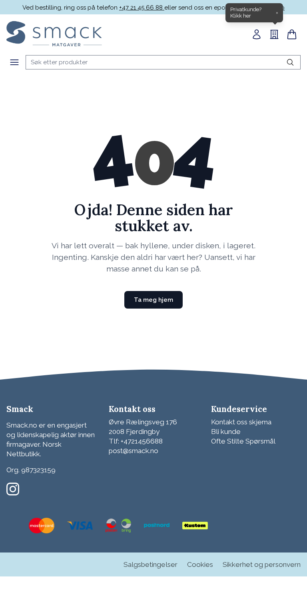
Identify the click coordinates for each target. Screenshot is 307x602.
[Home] (54, 33)
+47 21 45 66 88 (141, 7)
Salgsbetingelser (150, 564)
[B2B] (274, 34)
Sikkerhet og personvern (262, 564)
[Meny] (14, 62)
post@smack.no (133, 451)
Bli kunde (226, 432)
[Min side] (256, 34)
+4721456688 (142, 441)
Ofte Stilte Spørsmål (243, 441)
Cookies (200, 564)
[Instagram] (12, 489)
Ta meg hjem (153, 299)
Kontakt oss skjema (241, 422)
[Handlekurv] (292, 34)
